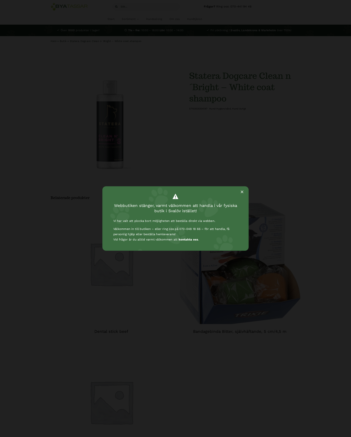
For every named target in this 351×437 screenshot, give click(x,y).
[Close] (242, 192)
